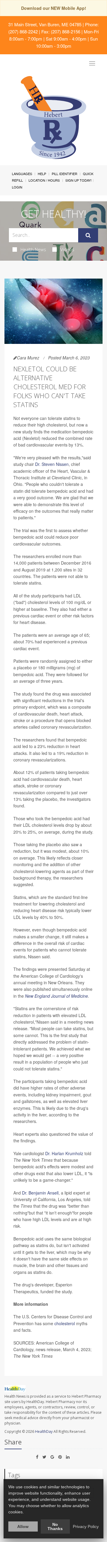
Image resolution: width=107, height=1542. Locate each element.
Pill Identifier (64, 173)
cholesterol (64, 1323)
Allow (23, 1526)
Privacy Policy (86, 1526)
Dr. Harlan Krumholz (64, 1153)
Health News (33, 249)
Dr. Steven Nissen (52, 464)
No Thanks (55, 1526)
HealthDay (44, 1431)
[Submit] (88, 235)
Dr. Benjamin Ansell (40, 1193)
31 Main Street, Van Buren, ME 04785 (44, 24)
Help (42, 173)
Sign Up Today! (78, 180)
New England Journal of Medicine (56, 996)
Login (17, 187)
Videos (67, 249)
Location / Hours (44, 180)
